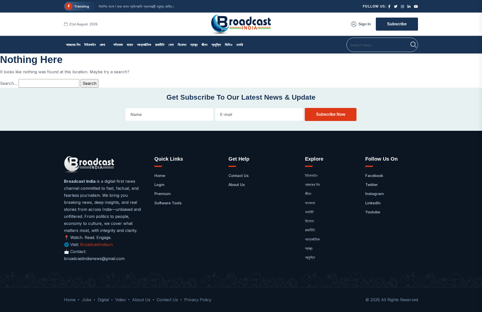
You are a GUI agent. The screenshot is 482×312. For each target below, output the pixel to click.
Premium (162, 193)
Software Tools (168, 203)
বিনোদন (182, 45)
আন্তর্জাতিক (144, 45)
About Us (236, 184)
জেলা (102, 45)
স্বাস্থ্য (194, 45)
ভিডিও (228, 45)
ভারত (130, 45)
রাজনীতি (159, 45)
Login (159, 184)
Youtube (372, 212)
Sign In (364, 24)
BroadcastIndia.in (96, 244)
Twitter (371, 184)
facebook (374, 175)
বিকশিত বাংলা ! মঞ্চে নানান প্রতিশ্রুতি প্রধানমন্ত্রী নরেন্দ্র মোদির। (136, 6)
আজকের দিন (73, 45)
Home (159, 175)
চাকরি (239, 45)
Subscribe (397, 24)
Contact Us (238, 175)
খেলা (171, 45)
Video (120, 299)
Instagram (374, 193)
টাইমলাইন (90, 45)
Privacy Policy (197, 299)
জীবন (204, 45)
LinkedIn (373, 203)
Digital (103, 299)
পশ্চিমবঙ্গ (118, 45)
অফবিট (309, 212)
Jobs (86, 299)
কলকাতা (310, 203)
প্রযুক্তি (216, 45)
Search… (8, 83)
